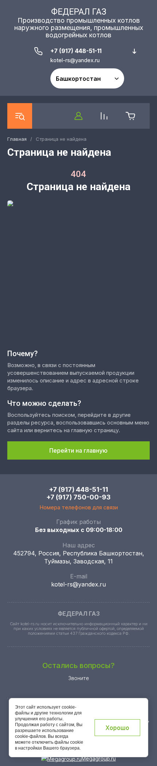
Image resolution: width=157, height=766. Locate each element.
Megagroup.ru (98, 758)
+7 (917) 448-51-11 (76, 50)
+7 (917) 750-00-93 (78, 497)
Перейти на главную (78, 450)
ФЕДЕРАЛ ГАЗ (78, 12)
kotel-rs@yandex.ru (78, 584)
